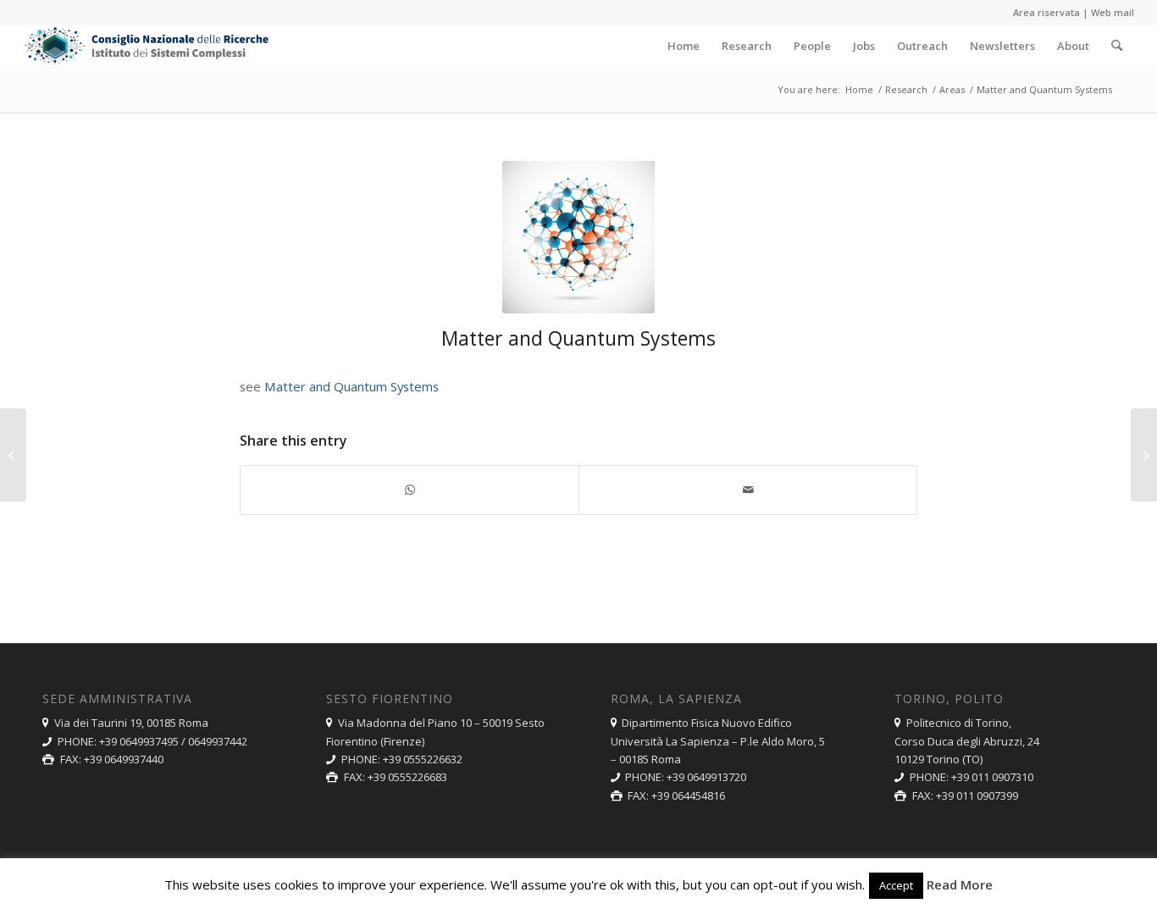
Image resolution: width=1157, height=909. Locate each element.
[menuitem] (683, 45)
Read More (960, 884)
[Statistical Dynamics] (1144, 455)
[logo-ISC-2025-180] (147, 45)
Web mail (1112, 12)
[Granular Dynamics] (13, 455)
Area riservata (1046, 12)
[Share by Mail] (747, 489)
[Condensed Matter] (578, 237)
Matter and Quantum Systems (351, 386)
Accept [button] (896, 885)
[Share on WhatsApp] (409, 489)
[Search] (1116, 45)
